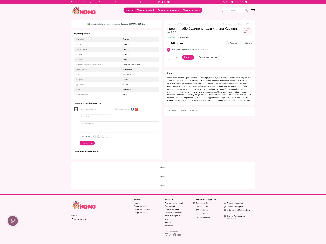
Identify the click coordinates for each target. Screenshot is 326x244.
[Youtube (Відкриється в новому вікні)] (168, 2)
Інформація (143, 2)
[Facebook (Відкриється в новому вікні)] (165, 2)
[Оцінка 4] (107, 136)
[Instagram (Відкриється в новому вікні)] (159, 2)
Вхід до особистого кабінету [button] (176, 203)
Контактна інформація (123, 2)
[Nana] (84, 205)
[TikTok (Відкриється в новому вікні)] (162, 2)
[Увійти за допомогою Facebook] (132, 109)
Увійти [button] (173, 50)
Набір (125, 49)
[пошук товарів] (246, 10)
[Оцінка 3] (103, 136)
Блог (135, 2)
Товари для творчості (168, 10)
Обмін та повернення (105, 2)
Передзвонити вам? (203, 217)
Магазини (152, 2)
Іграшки (129, 10)
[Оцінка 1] (95, 136)
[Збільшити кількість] (176, 57)
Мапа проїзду (231, 219)
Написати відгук (182, 37)
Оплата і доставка (89, 2)
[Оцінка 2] (99, 136)
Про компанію (76, 2)
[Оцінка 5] (111, 136)
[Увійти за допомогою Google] (136, 109)
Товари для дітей (145, 10)
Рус (227, 2)
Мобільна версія (80, 219)
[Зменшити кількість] (169, 57)
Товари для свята (192, 10)
